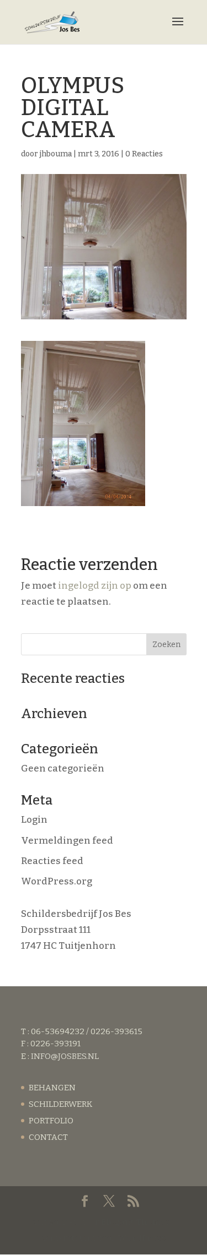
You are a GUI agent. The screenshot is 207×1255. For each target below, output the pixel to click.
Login (34, 819)
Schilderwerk (60, 1104)
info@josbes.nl (65, 1056)
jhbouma (56, 154)
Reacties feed (52, 861)
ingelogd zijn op (94, 585)
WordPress (142, 1238)
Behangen (52, 1088)
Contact (48, 1137)
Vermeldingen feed (67, 840)
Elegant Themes (135, 1222)
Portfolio (51, 1121)
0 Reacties (144, 154)
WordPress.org (56, 881)
